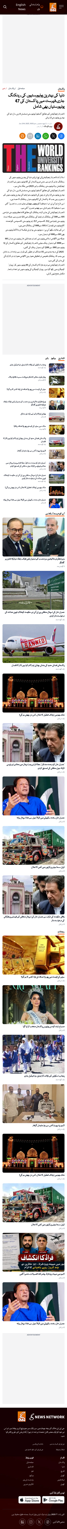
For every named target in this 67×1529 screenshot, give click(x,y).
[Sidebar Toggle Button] (62, 7)
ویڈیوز (31, 1475)
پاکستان (11, 88)
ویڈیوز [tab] (53, 358)
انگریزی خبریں (28, 1484)
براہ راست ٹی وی (28, 1479)
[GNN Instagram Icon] (31, 1522)
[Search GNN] (4, 7)
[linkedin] (38, 137)
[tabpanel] (33, 435)
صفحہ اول (21, 88)
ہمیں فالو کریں (59, 1522)
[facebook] (61, 137)
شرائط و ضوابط (60, 1449)
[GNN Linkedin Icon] (22, 1522)
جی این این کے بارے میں (57, 1444)
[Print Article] (22, 136)
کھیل (63, 1475)
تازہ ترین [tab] (61, 358)
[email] (30, 137)
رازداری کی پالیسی (38, 1444)
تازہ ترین (31, 1466)
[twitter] (53, 137)
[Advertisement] (33, 49)
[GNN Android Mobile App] (53, 1500)
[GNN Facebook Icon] (47, 1522)
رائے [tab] (47, 358)
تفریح (63, 1471)
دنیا (63, 1466)
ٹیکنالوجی (61, 1479)
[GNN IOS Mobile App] (29, 1500)
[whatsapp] (45, 137)
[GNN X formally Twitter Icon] (39, 1522)
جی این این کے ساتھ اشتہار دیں (34, 1449)
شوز (32, 1471)
